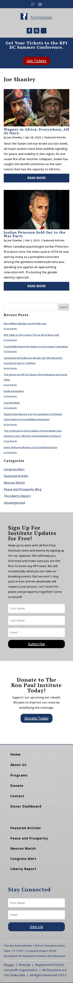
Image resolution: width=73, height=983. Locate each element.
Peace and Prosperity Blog (22, 489)
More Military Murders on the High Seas (25, 323)
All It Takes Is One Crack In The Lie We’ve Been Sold (31, 334)
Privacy (9, 965)
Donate (16, 785)
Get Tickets (36, 60)
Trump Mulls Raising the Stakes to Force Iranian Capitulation (36, 346)
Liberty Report (23, 869)
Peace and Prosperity (29, 838)
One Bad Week (12, 402)
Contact (17, 796)
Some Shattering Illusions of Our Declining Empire (30, 447)
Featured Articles (55, 137)
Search (64, 307)
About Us (18, 765)
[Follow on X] (36, 31)
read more (36, 178)
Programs (18, 775)
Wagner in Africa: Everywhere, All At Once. (36, 131)
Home (15, 754)
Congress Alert (14, 469)
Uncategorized (14, 503)
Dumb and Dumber (14, 391)
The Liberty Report (17, 496)
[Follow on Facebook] (29, 31)
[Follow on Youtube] (43, 31)
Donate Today (36, 718)
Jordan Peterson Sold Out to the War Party (35, 234)
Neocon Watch (14, 483)
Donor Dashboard (25, 806)
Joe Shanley (14, 137)
